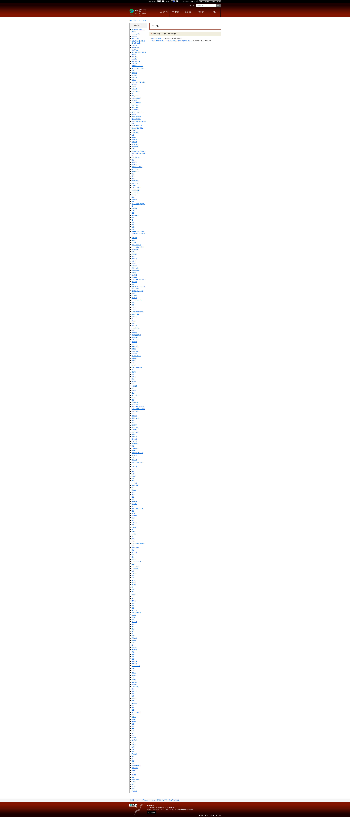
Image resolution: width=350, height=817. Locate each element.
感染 (133, 178)
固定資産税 (135, 427)
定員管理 (134, 515)
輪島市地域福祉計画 (137, 453)
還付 (133, 93)
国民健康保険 (135, 779)
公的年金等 (135, 432)
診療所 (134, 476)
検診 (133, 197)
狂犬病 (134, 527)
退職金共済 (135, 249)
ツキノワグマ (135, 339)
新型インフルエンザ (137, 462)
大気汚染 (134, 647)
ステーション (135, 566)
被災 (133, 160)
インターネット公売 (137, 68)
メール (134, 615)
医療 (133, 227)
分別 (133, 596)
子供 (133, 379)
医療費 (134, 372)
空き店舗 (134, 282)
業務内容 (134, 638)
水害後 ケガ (135, 171)
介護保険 (134, 254)
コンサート (135, 183)
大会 (133, 550)
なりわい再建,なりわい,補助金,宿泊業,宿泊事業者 (138, 153)
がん (133, 201)
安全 (133, 705)
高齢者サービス (136, 765)
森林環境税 (135, 337)
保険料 (134, 137)
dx (132, 318)
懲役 (133, 751)
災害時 (134, 680)
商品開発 (134, 277)
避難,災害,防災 (136, 61)
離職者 (134, 263)
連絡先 (134, 640)
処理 (133, 591)
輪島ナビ (134, 691)
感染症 (134, 240)
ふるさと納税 (135, 314)
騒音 (133, 656)
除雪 (133, 400)
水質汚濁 (134, 649)
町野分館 (134, 441)
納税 (133, 135)
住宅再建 (134, 73)
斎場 (133, 629)
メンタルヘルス (136, 187)
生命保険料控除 (136, 119)
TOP (130, 20)
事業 (133, 575)
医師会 (134, 721)
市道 (133, 494)
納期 (133, 383)
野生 (133, 677)
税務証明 (134, 425)
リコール (134, 703)
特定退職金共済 (136, 245)
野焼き (134, 744)
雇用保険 (134, 258)
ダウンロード (135, 395)
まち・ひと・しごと (137, 508)
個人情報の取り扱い (175, 800)
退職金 (134, 624)
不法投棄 (134, 754)
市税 (133, 388)
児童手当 (134, 36)
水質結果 (134, 416)
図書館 (134, 450)
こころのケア (135, 192)
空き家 (134, 272)
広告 (133, 598)
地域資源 (134, 275)
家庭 (133, 578)
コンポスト (135, 568)
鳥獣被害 (134, 663)
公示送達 (134, 45)
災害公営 (134, 89)
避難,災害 (134, 63)
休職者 (134, 256)
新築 (133, 323)
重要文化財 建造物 (137, 167)
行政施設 (134, 791)
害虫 (133, 756)
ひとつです (135, 686)
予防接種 (134, 238)
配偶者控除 (135, 105)
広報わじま (135, 402)
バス (133, 464)
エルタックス (135, 38)
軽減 (133, 393)
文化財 (134, 513)
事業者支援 (135, 268)
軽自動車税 (135, 109)
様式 (133, 252)
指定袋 (134, 584)
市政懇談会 (135, 411)
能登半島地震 (135, 270)
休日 (133, 728)
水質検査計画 (135, 418)
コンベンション (136, 561)
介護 (133, 763)
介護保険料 (135, 132)
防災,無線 (134, 56)
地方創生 (134, 504)
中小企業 (134, 295)
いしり (134, 307)
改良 (133, 492)
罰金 (133, 749)
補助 (133, 330)
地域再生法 (135, 50)
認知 (133, 520)
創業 (133, 284)
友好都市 (134, 682)
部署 (133, 642)
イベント (134, 610)
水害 (133, 176)
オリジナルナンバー (137, 112)
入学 (133, 735)
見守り (134, 80)
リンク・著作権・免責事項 (159, 800)
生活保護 (134, 439)
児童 (133, 374)
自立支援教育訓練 (137, 367)
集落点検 (134, 661)
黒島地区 (134, 208)
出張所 (134, 781)
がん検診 (134, 199)
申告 (133, 487)
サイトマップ (191, 5)
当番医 (134, 719)
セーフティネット (137, 300)
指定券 (134, 582)
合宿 (133, 554)
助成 (133, 564)
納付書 (134, 397)
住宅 (133, 518)
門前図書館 (135, 448)
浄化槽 (134, 737)
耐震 (133, 474)
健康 (133, 229)
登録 (133, 714)
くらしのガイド (163, 12)
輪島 (133, 696)
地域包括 (134, 344)
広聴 (133, 413)
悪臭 (133, 652)
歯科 (133, 213)
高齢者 (134, 770)
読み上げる (194, 1)
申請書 (134, 381)
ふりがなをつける (184, 1)
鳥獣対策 (134, 332)
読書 (133, 446)
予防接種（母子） (157, 38)
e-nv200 (134, 483)
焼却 (133, 747)
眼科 (133, 478)
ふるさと (134, 698)
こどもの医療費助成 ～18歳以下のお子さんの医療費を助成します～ (172, 41)
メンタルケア (135, 190)
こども (144, 20)
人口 (133, 536)
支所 (133, 784)
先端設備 (134, 298)
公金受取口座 (135, 91)
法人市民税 (135, 404)
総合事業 (134, 342)
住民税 (134, 86)
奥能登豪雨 (135, 146)
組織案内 (152, 812)
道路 (133, 499)
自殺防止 (134, 185)
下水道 (134, 531)
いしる (134, 309)
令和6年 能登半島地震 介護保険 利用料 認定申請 (138, 233)
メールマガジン (136, 612)
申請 (133, 423)
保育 (133, 224)
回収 (133, 700)
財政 (133, 541)
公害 (133, 659)
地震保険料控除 (136, 116)
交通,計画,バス (136, 157)
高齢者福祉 (135, 768)
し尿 (133, 742)
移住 (133, 480)
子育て (134, 601)
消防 (133, 710)
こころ (134, 194)
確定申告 (134, 162)
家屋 (133, 149)
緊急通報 (134, 77)
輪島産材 (134, 325)
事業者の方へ (176, 12)
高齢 (133, 761)
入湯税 (134, 130)
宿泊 (133, 557)
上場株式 (134, 100)
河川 (133, 497)
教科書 (134, 365)
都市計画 (134, 455)
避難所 (134, 434)
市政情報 (201, 12)
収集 (133, 589)
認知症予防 (135, 346)
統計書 (134, 775)
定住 (133, 363)
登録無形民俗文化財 (137, 312)
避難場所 (134, 358)
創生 (133, 506)
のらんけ (134, 460)
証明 (133, 70)
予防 (133, 217)
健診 (133, 222)
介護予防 (134, 353)
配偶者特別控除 (136, 103)
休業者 (134, 261)
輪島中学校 (135, 180)
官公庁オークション (137, 66)
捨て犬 (134, 673)
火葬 (133, 636)
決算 (133, 538)
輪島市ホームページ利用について (139, 800)
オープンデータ (136, 356)
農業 (133, 511)
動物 (133, 670)
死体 (133, 668)
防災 (214, 12)
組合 (133, 631)
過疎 (133, 471)
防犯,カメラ (135, 95)
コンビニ (134, 59)
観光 (133, 693)
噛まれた (134, 675)
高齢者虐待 (135, 351)
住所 (133, 789)
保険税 (134, 390)
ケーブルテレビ (136, 712)
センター (134, 573)
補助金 (134, 360)
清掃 (133, 174)
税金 (133, 626)
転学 (133, 733)
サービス (134, 522)
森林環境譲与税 (136, 335)
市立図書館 (135, 443)
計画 (133, 469)
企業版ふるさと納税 (137, 291)
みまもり (134, 622)
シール (134, 580)
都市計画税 (135, 144)
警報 (133, 603)
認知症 (134, 349)
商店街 (134, 293)
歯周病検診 (135, 215)
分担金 (134, 490)
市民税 (134, 617)
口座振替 (134, 386)
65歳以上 (134, 75)
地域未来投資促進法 (137, 128)
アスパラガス (135, 328)
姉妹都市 (134, 684)
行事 (133, 608)
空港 (133, 457)
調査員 (134, 717)
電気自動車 (135, 485)
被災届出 (134, 265)
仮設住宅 (134, 164)
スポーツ (134, 552)
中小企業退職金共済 (137, 247)
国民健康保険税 (136, 98)
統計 (133, 777)
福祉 (133, 619)
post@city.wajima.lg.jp (187, 809)
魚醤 (133, 305)
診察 (133, 724)
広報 (133, 689)
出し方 (134, 594)
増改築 (134, 321)
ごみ (133, 772)
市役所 (134, 786)
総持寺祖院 (135, 169)
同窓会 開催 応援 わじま (139, 279)
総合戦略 (134, 501)
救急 (133, 707)
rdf (133, 571)
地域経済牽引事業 (137, 125)
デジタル (134, 316)
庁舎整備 (134, 436)
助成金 (134, 559)
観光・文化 (188, 12)
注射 (133, 524)
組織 (133, 645)
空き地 (134, 114)
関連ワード (137, 20)
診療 (133, 726)
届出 (133, 420)
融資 (133, 302)
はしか (134, 242)
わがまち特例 (135, 34)
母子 (133, 369)
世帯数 (134, 534)
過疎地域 (134, 142)
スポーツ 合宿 (136, 666)
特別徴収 (134, 429)
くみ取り (134, 740)
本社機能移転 (135, 47)
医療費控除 (135, 107)
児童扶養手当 (135, 547)
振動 (133, 654)
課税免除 (134, 139)
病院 (133, 731)
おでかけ (134, 467)
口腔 (133, 210)
